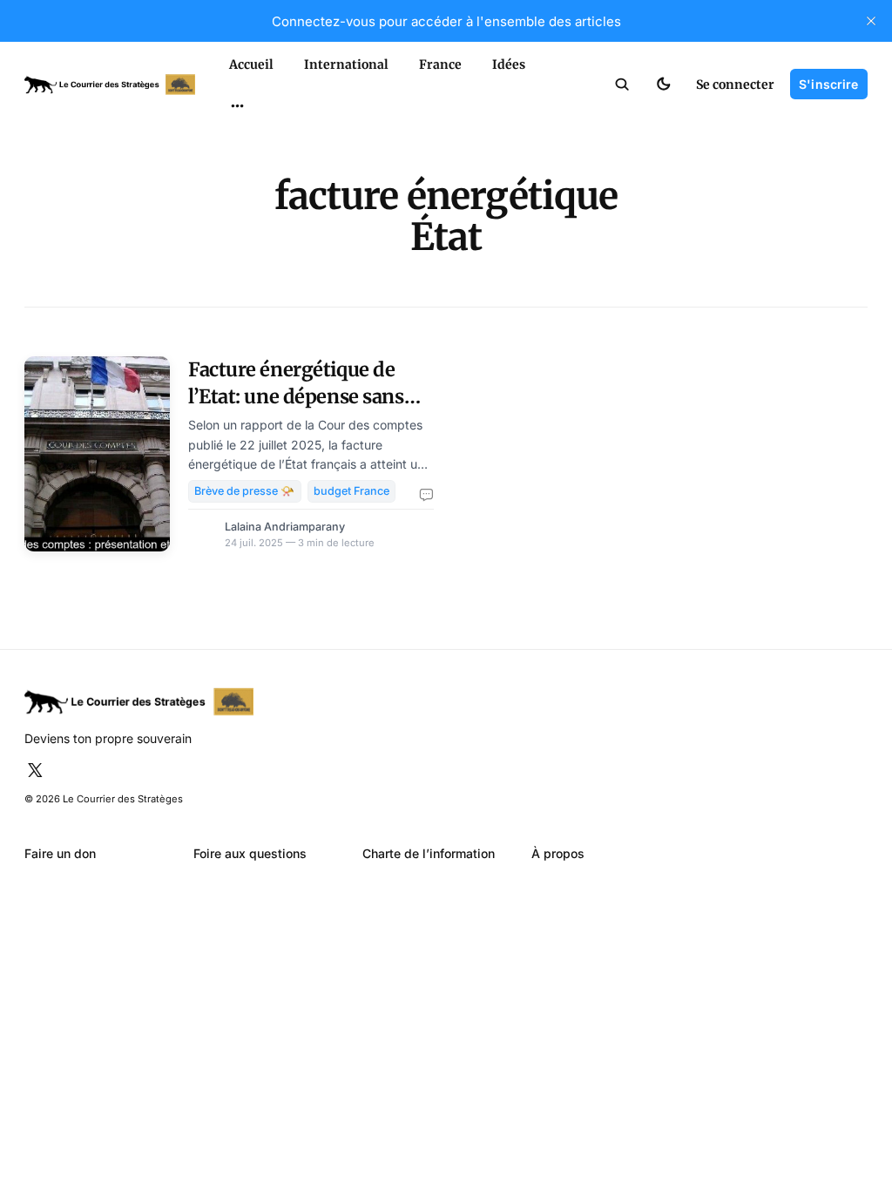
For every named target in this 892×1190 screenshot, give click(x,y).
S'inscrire (828, 84)
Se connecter (735, 84)
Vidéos (216, 171)
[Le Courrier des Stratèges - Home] (109, 85)
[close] (871, 21)
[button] (622, 84)
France (440, 64)
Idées (508, 64)
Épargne (221, 141)
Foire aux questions (250, 853)
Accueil (251, 64)
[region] (237, 106)
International (346, 64)
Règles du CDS (237, 200)
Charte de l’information (428, 853)
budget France (351, 490)
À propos (558, 853)
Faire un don (60, 853)
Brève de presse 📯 (244, 490)
